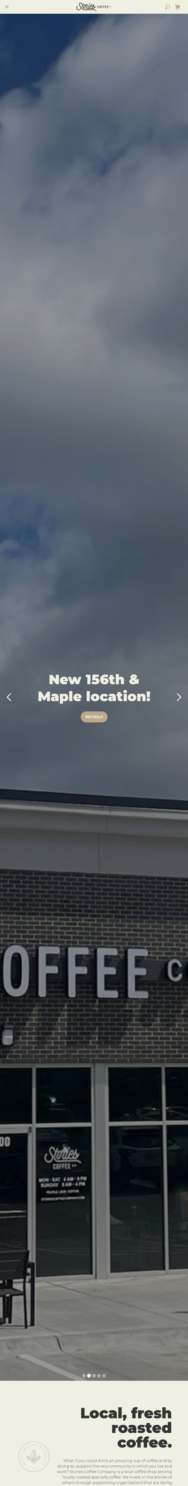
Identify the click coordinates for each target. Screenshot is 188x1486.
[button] (178, 7)
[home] (94, 7)
